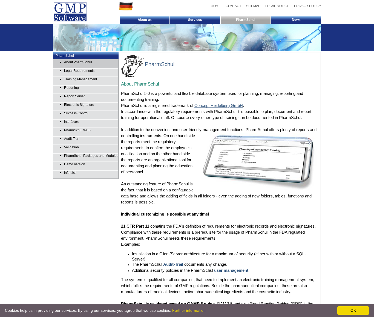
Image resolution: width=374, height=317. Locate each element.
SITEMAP (253, 6)
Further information (189, 310)
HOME (216, 6)
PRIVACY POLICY (307, 6)
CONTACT (233, 6)
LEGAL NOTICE (277, 6)
